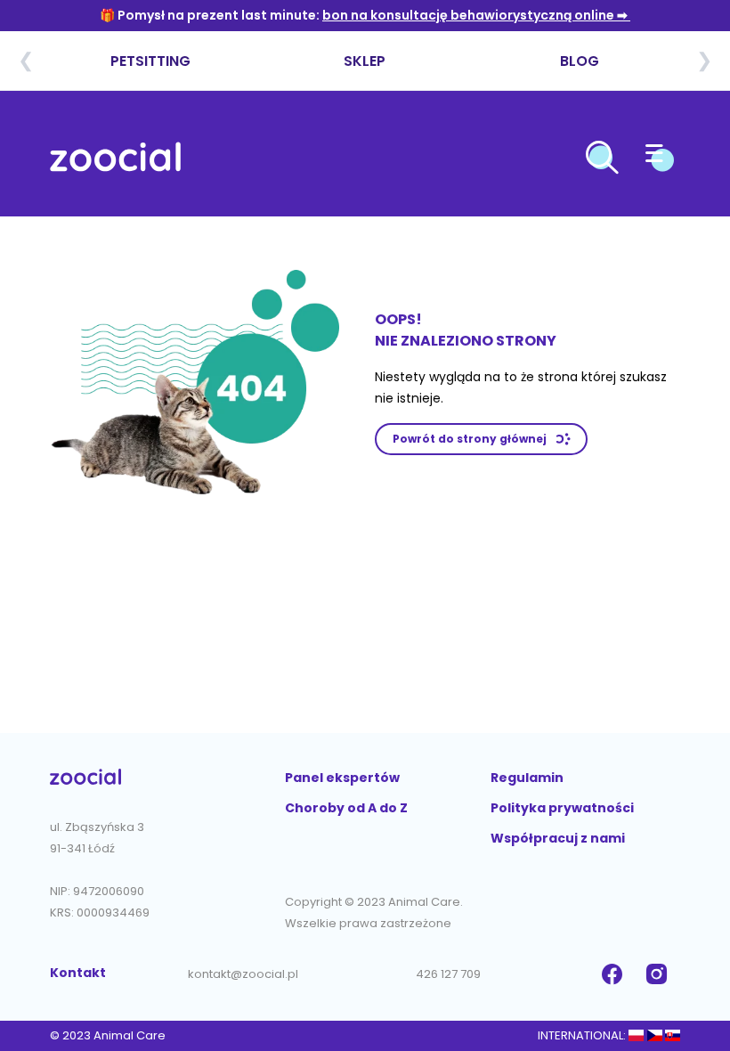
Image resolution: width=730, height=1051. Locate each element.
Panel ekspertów (342, 777)
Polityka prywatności (562, 808)
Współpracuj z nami (558, 838)
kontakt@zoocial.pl (243, 973)
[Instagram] (659, 974)
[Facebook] (614, 974)
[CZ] (653, 1035)
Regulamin (527, 777)
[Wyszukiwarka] (602, 160)
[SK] (672, 1035)
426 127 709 (448, 973)
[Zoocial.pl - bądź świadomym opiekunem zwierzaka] (115, 160)
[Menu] (660, 160)
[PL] (636, 1035)
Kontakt (78, 973)
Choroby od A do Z (346, 808)
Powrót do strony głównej (470, 438)
